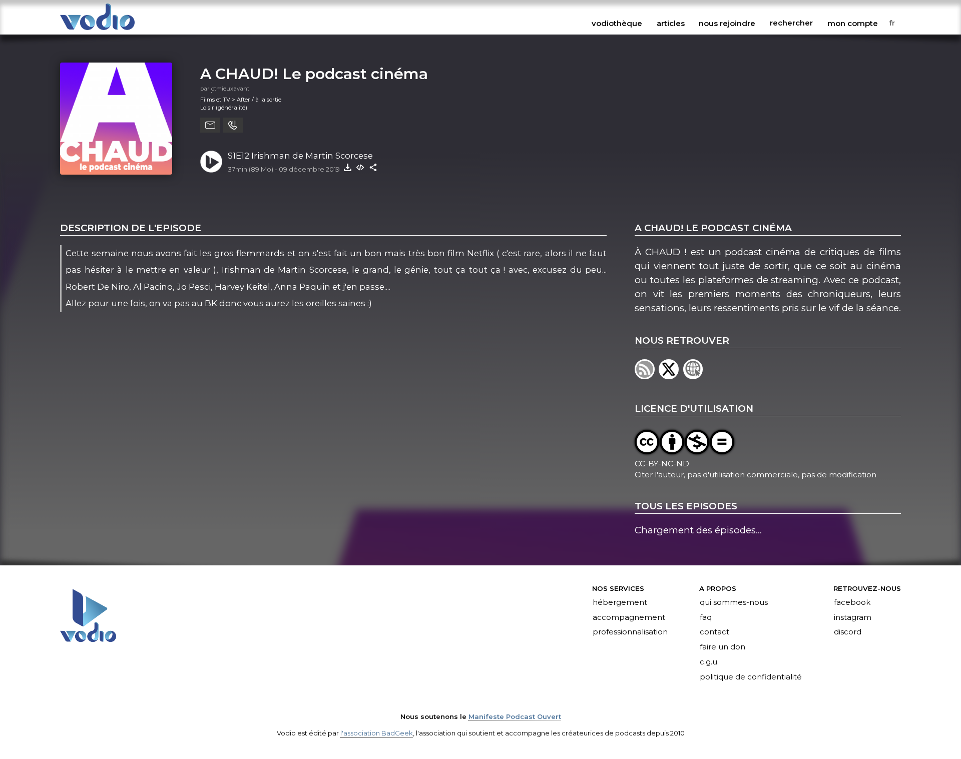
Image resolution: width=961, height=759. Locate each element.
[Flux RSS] (647, 376)
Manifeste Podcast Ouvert (514, 716)
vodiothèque (617, 23)
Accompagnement (629, 617)
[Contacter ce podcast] (210, 125)
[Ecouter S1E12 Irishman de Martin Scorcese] (211, 162)
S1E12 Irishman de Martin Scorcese (300, 156)
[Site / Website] (694, 376)
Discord (847, 632)
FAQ (706, 617)
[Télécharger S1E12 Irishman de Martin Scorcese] (347, 167)
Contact (714, 632)
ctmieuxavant (230, 88)
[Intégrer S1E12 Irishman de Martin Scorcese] (360, 167)
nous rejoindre (727, 23)
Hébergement (620, 602)
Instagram (852, 617)
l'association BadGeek (376, 733)
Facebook (852, 602)
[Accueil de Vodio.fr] (97, 31)
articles (671, 23)
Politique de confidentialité (751, 677)
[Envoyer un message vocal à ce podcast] (233, 125)
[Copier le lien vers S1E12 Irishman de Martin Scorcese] (373, 167)
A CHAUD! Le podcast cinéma (314, 74)
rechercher (791, 23)
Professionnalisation (630, 632)
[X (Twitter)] (671, 376)
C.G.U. (709, 662)
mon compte (852, 23)
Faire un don (722, 647)
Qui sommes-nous (734, 602)
